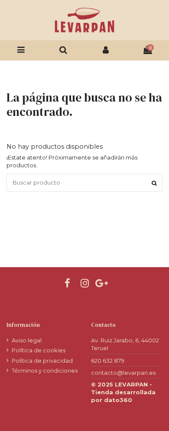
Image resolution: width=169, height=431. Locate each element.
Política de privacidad (42, 360)
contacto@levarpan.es (123, 372)
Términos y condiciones (45, 370)
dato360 (118, 399)
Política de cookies (38, 350)
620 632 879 (107, 360)
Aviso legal (27, 340)
